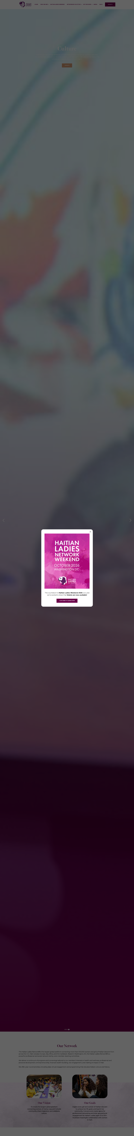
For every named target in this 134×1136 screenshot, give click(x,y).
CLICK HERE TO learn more (67, 600)
